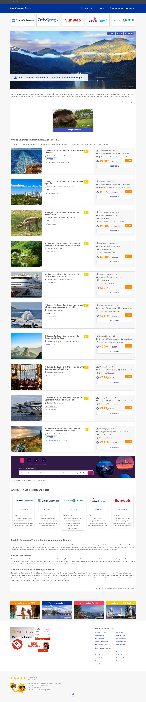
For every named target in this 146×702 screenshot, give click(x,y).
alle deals (23, 510)
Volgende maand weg (57, 603)
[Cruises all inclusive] (25, 612)
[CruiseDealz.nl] (18, 678)
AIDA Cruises (99, 652)
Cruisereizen (88, 8)
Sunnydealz (45, 685)
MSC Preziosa (120, 635)
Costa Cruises (99, 664)
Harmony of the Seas (101, 644)
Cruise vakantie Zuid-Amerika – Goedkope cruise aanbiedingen (50, 77)
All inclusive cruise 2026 (25, 603)
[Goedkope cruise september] (57, 612)
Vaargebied (50, 159)
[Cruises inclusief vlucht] (89, 612)
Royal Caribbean (100, 655)
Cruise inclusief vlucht (89, 603)
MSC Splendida (120, 644)
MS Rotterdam (99, 638)
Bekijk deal (114, 166)
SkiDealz (43, 683)
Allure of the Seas (100, 632)
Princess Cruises (121, 652)
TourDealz (50, 683)
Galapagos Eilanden (73, 130)
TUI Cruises (119, 661)
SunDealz (37, 683)
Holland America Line (122, 655)
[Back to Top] (73, 694)
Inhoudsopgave (129, 102)
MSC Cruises (99, 661)
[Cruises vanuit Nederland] (121, 612)
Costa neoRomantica (101, 641)
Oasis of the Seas (121, 641)
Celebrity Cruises (100, 658)
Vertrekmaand (117, 8)
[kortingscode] (30, 638)
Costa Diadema (99, 635)
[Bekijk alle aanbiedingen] (22, 20)
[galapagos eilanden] (73, 118)
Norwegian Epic (121, 638)
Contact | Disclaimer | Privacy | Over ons (39, 690)
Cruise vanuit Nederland (121, 603)
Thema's (102, 8)
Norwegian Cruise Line (123, 658)
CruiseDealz (57, 683)
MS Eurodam (120, 632)
